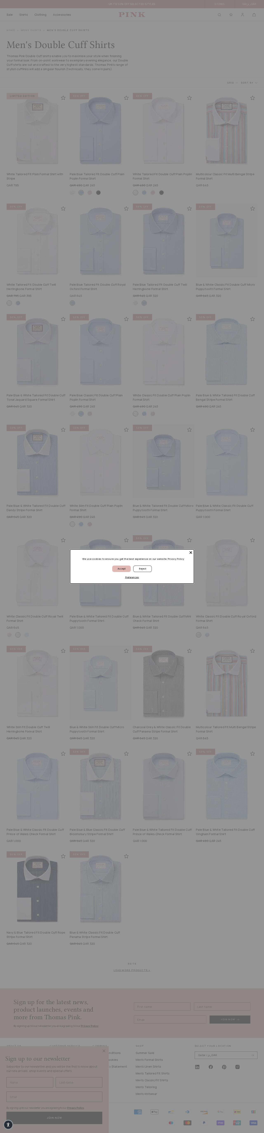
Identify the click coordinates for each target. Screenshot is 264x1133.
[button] (8, 1125)
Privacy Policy (176, 559)
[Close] (191, 552)
